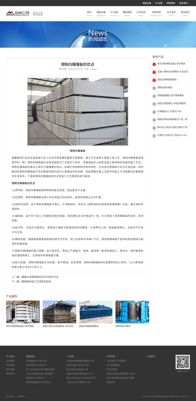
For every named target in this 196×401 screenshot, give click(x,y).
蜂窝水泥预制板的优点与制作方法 (40, 277)
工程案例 (150, 356)
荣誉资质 (10, 365)
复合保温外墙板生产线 (77, 369)
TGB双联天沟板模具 (116, 361)
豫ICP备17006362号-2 (180, 396)
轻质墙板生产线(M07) (36, 365)
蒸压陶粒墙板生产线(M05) (38, 382)
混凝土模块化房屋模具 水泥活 (121, 373)
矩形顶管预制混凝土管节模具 (171, 63)
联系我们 (183, 3)
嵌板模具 (111, 382)
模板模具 (127, 14)
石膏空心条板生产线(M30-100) (172, 135)
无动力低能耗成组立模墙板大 (40, 373)
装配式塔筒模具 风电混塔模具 (171, 103)
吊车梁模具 (112, 369)
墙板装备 (30, 356)
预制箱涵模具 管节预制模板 (170, 95)
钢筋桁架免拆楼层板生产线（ (80, 373)
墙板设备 (147, 3)
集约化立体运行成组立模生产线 (172, 127)
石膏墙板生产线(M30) (36, 361)
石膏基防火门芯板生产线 (169, 111)
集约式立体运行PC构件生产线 (81, 378)
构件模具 (111, 356)
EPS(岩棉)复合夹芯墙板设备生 (40, 369)
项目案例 (10, 369)
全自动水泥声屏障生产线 (78, 382)
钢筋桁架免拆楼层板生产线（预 (172, 119)
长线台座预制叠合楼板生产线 (80, 361)
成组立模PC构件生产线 (78, 365)
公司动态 (141, 14)
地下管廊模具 (113, 365)
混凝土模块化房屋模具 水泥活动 (172, 71)
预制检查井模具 (164, 87)
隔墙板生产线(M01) (35, 378)
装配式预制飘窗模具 (167, 79)
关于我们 (171, 14)
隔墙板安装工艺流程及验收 (36, 281)
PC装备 (70, 356)
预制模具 (171, 3)
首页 (89, 14)
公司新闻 (10, 361)
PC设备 (158, 3)
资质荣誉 (156, 14)
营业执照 (9, 396)
